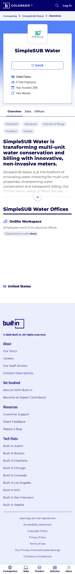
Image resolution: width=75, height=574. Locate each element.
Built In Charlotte (15, 460)
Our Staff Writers (15, 366)
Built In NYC (11, 490)
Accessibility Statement (37, 524)
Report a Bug (12, 429)
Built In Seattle (13, 505)
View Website (23, 93)
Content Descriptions (18, 373)
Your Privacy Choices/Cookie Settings (37, 550)
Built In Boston (13, 453)
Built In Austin (13, 446)
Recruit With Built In (17, 390)
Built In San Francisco (18, 497)
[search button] (57, 5)
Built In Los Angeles (17, 482)
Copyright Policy (37, 530)
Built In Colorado (15, 475)
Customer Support (16, 414)
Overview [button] (14, 111)
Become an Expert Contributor (24, 397)
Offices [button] (39, 111)
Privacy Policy (37, 537)
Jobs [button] (28, 111)
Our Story (10, 351)
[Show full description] (38, 197)
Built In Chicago (14, 468)
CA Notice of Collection (38, 556)
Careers (8, 358)
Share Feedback (14, 421)
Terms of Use (37, 543)
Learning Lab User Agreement (37, 518)
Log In (67, 5)
